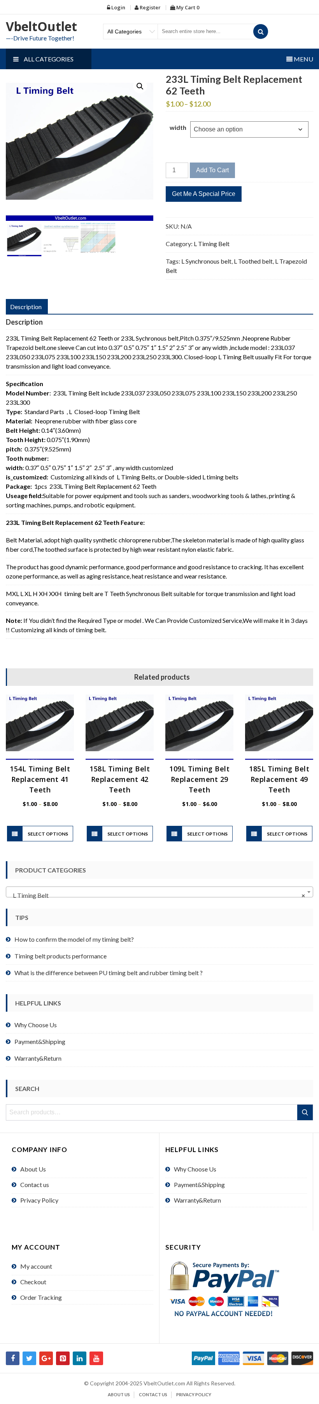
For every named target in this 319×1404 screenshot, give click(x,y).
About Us (33, 1169)
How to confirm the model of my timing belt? (74, 939)
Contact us (34, 1184)
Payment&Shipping (39, 1041)
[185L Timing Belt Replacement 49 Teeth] (279, 726)
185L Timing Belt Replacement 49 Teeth (279, 779)
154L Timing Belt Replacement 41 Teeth (40, 779)
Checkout (33, 1281)
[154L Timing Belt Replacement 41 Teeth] (40, 726)
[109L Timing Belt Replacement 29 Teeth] (199, 726)
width (178, 127)
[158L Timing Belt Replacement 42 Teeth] (120, 726)
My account (36, 1266)
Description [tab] (26, 306)
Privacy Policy (39, 1200)
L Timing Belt (212, 243)
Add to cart (212, 170)
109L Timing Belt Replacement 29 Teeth (199, 779)
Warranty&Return (37, 1058)
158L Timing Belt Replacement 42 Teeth (119, 779)
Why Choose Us (35, 1024)
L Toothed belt (253, 261)
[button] (140, 86)
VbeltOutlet (41, 26)
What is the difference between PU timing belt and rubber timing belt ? (108, 972)
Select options (48, 834)
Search (305, 1112)
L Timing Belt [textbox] (157, 895)
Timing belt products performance (60, 956)
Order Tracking (41, 1297)
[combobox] (159, 891)
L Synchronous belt (206, 261)
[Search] (260, 31)
